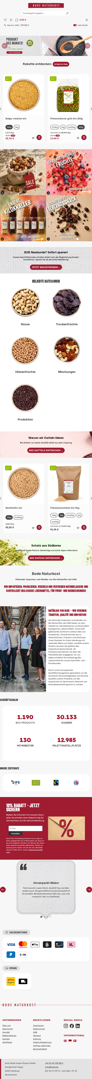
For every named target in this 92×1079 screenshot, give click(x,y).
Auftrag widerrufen (42, 1045)
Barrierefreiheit (40, 1049)
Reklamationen (9, 1035)
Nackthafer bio (14, 508)
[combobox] (46, 13)
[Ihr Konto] (11, 19)
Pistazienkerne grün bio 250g (66, 118)
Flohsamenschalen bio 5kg (64, 508)
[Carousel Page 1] (38, 53)
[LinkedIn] (78, 1026)
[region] (46, 46)
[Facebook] (72, 1026)
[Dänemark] (74, 1040)
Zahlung (37, 1039)
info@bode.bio (51, 1067)
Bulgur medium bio (16, 118)
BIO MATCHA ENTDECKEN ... (46, 558)
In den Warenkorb (39, 137)
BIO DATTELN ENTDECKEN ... (46, 450)
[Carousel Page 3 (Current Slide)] (44, 53)
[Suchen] (67, 13)
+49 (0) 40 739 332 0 (54, 1063)
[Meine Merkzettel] (5, 19)
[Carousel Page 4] (47, 53)
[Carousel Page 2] (41, 53)
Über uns (6, 1025)
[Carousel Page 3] (47, 916)
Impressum (38, 1025)
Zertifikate (7, 1042)
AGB (35, 1032)
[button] (65, 1040)
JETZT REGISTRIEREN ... (46, 267)
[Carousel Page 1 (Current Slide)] (41, 917)
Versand (37, 1035)
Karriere (6, 1039)
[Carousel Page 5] (50, 53)
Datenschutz (39, 1029)
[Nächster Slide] (87, 46)
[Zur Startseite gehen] (46, 5)
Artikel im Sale (61, 64)
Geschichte (7, 1029)
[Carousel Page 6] (53, 53)
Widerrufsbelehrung (42, 1042)
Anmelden (15, 834)
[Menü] (87, 19)
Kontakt (6, 1032)
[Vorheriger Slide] (5, 46)
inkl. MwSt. (80, 25)
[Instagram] (66, 1026)
